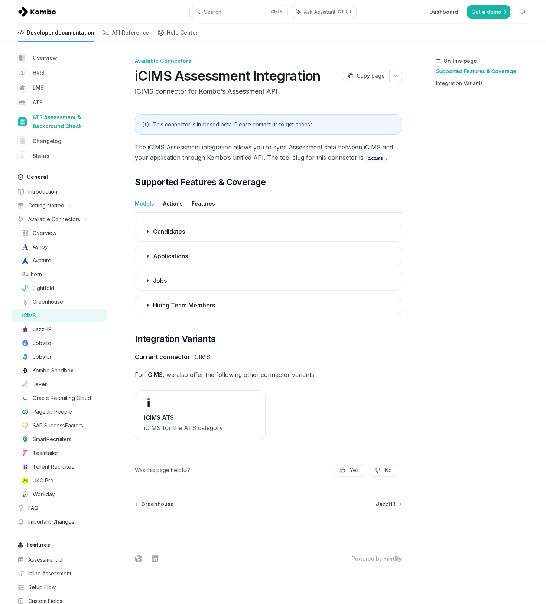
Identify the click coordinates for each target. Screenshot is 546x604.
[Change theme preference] (522, 12)
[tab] (144, 203)
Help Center (182, 32)
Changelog (47, 141)
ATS (38, 102)
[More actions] (395, 76)
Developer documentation (60, 32)
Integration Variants (459, 83)
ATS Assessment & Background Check (57, 121)
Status (41, 156)
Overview (45, 58)
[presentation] (65, 323)
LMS (38, 87)
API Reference (130, 32)
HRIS (39, 73)
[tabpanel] (268, 271)
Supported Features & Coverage (476, 71)
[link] (200, 415)
